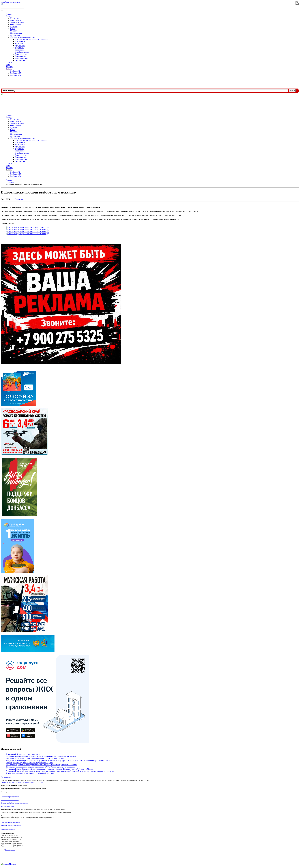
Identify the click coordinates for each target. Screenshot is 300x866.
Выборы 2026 (15, 75)
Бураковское (20, 43)
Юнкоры (9, 67)
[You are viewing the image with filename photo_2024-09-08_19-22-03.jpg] (27, 229)
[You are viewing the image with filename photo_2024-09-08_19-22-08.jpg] (27, 234)
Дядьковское (20, 46)
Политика (19, 199)
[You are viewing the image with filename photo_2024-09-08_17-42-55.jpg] (27, 227)
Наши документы (8, 829)
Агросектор (15, 35)
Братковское (20, 41)
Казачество (14, 18)
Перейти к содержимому (11, 2)
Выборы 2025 (15, 73)
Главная (9, 14)
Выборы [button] (9, 170)
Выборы (9, 69)
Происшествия (16, 33)
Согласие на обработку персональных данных (14, 803)
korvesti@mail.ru (10, 850)
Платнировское (21, 54)
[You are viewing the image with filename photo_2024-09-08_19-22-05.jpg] (27, 232)
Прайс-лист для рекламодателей (10, 822)
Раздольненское (21, 58)
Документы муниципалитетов (22, 37)
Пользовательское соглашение (10, 800)
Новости (9, 16)
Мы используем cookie (7, 806)
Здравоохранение (17, 22)
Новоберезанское (22, 52)
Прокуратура (15, 20)
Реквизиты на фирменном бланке (11, 825)
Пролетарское (20, 56)
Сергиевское (20, 60)
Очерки (9, 63)
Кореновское (20, 50)
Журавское (19, 48)
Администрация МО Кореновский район (31, 39)
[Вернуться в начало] (12, 8)
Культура (13, 27)
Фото (8, 65)
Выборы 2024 (15, 71)
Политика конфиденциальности (10, 797)
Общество (14, 31)
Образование (15, 24)
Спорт (12, 29)
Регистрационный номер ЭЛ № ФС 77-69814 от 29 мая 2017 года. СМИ (22, 782)
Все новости (6, 777)
